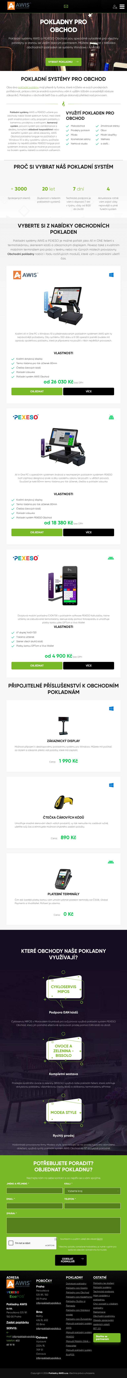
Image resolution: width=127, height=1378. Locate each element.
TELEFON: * (70, 1199)
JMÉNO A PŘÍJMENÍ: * (17, 1183)
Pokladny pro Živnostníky (79, 1319)
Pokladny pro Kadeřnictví (79, 1297)
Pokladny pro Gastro (76, 1288)
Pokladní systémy (102, 1287)
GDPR (100, 1239)
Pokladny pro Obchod (77, 1292)
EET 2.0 (97, 1328)
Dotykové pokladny (76, 1283)
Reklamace (99, 1312)
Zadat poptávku (17, 1322)
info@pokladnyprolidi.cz (24, 1336)
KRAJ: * (68, 1183)
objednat (37, 391)
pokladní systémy (28, 87)
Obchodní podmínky (104, 1316)
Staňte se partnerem (107, 1338)
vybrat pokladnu (60, 61)
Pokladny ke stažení (103, 1283)
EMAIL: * (10, 1199)
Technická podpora (103, 1291)
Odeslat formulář (68, 1260)
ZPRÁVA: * (11, 1213)
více (88, 391)
